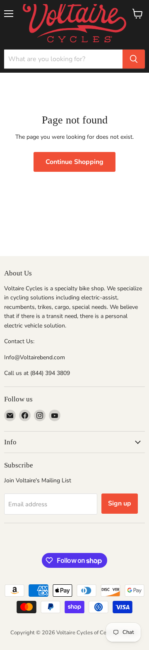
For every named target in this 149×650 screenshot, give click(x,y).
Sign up (119, 503)
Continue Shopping (74, 161)
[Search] (134, 59)
